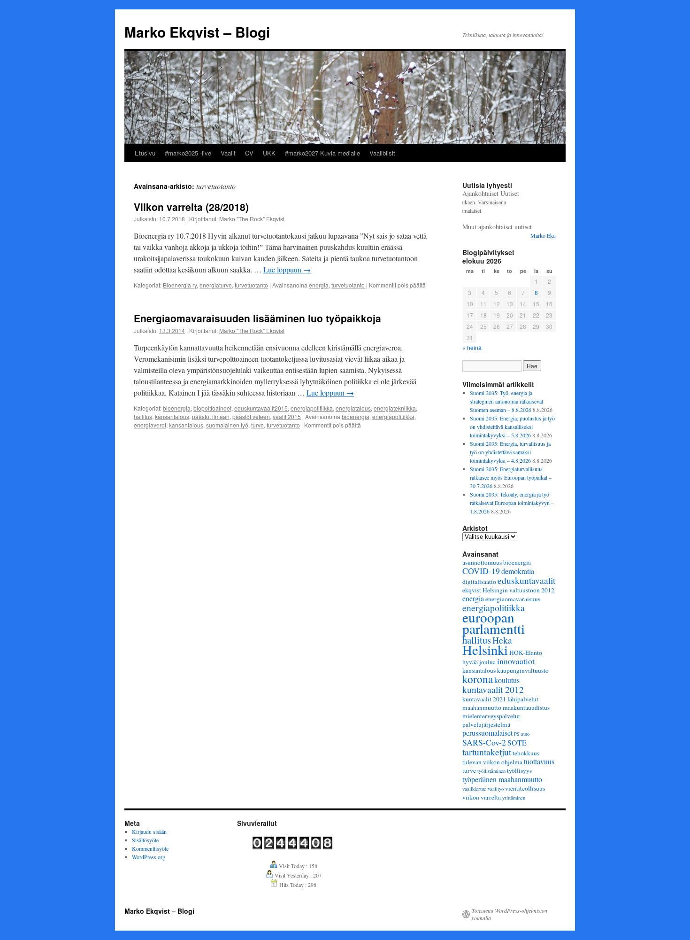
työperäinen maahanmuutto (502, 779)
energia (319, 285)
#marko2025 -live (188, 152)
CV (249, 152)
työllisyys (519, 770)
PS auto (521, 733)
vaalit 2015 (287, 416)
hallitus (143, 416)
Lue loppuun (287, 269)
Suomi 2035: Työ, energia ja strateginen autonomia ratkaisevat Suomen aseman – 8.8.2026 (506, 401)
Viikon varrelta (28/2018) (191, 207)
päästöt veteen (251, 416)
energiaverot (150, 425)
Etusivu (145, 152)
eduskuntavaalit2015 (261, 408)
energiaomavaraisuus (512, 599)
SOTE (517, 742)
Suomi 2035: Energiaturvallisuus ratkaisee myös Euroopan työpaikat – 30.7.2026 (511, 477)
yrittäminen (513, 797)
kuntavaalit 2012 (493, 689)
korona (477, 679)
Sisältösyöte (145, 840)
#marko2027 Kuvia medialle (322, 152)
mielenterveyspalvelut (491, 716)
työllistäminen (491, 771)
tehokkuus (526, 753)
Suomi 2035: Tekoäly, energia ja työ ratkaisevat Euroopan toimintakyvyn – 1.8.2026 (512, 502)
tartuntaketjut (486, 752)
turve (257, 425)
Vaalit (228, 152)
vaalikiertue (474, 788)
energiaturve (215, 285)
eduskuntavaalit (526, 580)
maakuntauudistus (526, 707)
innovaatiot (516, 661)
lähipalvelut (522, 699)
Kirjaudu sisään (149, 831)
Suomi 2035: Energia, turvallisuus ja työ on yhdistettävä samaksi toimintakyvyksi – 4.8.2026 (510, 452)
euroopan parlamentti (493, 622)
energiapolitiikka (312, 408)
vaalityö (496, 788)
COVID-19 (481, 570)
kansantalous (172, 416)
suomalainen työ (227, 425)
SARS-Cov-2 (484, 742)
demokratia (517, 571)
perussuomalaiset (487, 733)
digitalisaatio (479, 581)
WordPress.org (148, 857)
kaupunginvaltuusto (523, 670)
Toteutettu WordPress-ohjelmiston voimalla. (509, 914)
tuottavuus (539, 761)
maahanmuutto (481, 707)
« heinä (472, 347)
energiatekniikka (395, 408)
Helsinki (485, 650)
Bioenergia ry (180, 285)
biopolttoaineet (212, 408)
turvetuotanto (251, 285)
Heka (502, 640)
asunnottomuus (482, 562)
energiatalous (353, 408)
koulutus (507, 680)
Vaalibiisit (382, 152)
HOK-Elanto (525, 652)
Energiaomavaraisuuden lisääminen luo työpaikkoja (257, 318)
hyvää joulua (479, 662)
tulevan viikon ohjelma (492, 762)
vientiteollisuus (525, 788)
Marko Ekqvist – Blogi (197, 32)
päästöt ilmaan (211, 416)
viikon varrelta (481, 797)
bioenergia (177, 408)
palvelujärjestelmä (486, 724)
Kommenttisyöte (150, 848)
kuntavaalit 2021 (484, 699)
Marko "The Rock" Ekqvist (251, 219)
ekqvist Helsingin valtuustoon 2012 (508, 590)
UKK (269, 152)
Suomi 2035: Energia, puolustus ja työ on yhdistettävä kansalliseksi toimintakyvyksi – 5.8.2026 (512, 426)
